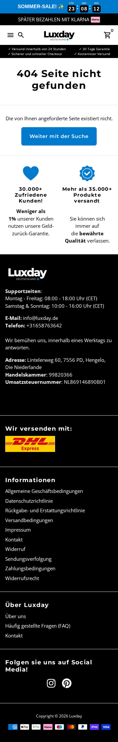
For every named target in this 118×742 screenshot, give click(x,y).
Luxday (75, 716)
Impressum (18, 529)
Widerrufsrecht (22, 578)
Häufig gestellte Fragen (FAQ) (37, 625)
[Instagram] (51, 683)
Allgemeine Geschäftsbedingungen (44, 491)
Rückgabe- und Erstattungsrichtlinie (45, 510)
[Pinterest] (66, 683)
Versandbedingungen (29, 520)
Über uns (15, 616)
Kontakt (14, 539)
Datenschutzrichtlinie (29, 501)
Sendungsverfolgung (28, 559)
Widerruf (15, 549)
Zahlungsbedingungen (30, 568)
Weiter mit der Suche (59, 136)
